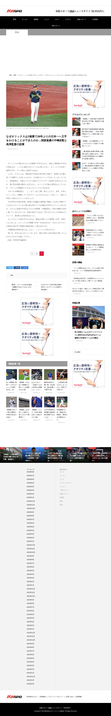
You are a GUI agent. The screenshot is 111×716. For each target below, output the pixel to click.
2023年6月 (30, 611)
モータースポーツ (66, 483)
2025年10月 (31, 508)
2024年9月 (30, 556)
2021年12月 (31, 676)
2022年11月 (31, 636)
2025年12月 (31, 501)
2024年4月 (30, 574)
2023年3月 (30, 622)
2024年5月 (30, 570)
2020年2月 (30, 684)
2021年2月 (30, 680)
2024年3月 (30, 578)
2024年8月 (30, 559)
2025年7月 (30, 519)
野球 (14, 19)
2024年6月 (30, 567)
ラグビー (68, 19)
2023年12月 (31, 589)
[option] (11, 455)
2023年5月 (30, 614)
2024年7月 (30, 563)
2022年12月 (31, 633)
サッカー (25, 19)
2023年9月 (30, 600)
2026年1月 (30, 497)
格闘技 (36, 19)
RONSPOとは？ (32, 697)
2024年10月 (31, 552)
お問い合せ (69, 697)
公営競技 (95, 19)
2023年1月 (30, 629)
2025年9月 (30, 512)
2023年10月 (31, 596)
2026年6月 (30, 479)
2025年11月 (31, 505)
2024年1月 (30, 585)
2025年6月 (30, 523)
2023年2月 (30, 625)
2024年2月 (30, 581)
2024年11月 (31, 549)
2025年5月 (30, 527)
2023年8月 (30, 603)
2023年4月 (30, 618)
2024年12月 (31, 545)
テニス (46, 19)
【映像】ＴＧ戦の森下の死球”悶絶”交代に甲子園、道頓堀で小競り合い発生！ (93, 121)
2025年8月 (30, 516)
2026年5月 (30, 483)
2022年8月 (30, 647)
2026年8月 (30, 472)
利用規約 (43, 697)
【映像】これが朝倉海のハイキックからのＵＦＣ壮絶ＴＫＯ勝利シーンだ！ (92, 143)
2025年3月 (30, 534)
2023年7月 (30, 607)
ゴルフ (57, 19)
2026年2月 (30, 494)
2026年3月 (30, 490)
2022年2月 (30, 669)
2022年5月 (30, 658)
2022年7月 (30, 651)
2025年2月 (30, 538)
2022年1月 (30, 673)
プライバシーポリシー (55, 697)
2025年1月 (30, 541)
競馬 (61, 501)
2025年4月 (30, 530)
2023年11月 (31, 592)
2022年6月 (30, 654)
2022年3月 (30, 665)
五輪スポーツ (81, 19)
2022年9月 (30, 644)
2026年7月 (30, 475)
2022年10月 (31, 640)
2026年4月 (30, 486)
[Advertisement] (55, 54)
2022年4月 (30, 662)
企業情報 (79, 697)
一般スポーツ (55, 26)
